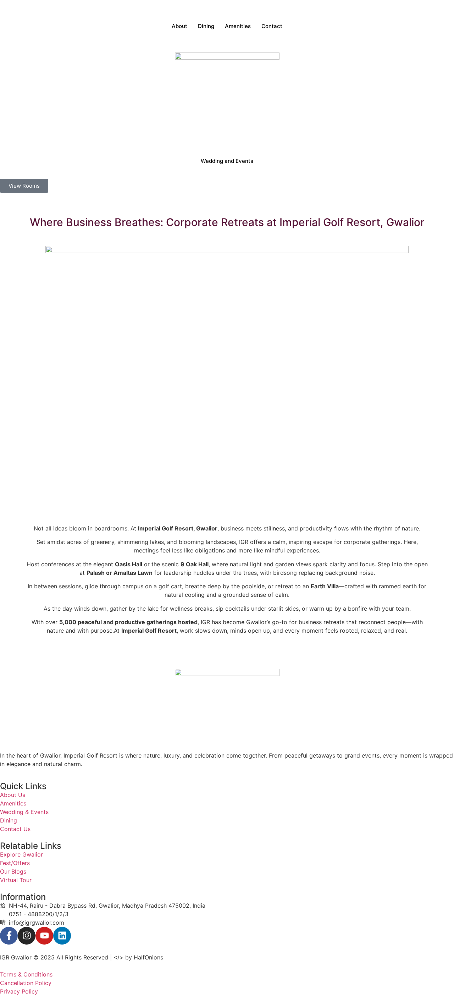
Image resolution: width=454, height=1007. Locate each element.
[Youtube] (44, 936)
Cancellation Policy (25, 982)
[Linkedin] (62, 936)
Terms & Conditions (26, 974)
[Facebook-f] (9, 936)
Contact (271, 26)
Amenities (238, 26)
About (179, 26)
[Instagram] (26, 936)
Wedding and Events (227, 161)
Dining (206, 26)
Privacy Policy (19, 991)
